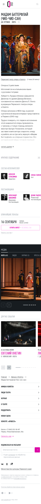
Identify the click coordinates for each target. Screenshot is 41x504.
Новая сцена (6, 416)
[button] (3, 4)
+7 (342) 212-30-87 (13, 429)
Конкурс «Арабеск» (8, 421)
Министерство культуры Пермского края (16, 469)
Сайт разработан (6, 499)
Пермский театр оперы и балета (13, 79)
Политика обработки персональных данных (13, 487)
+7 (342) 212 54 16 (6, 477)
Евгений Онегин (11, 353)
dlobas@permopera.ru (20, 478)
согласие (11, 455)
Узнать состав (6, 233)
